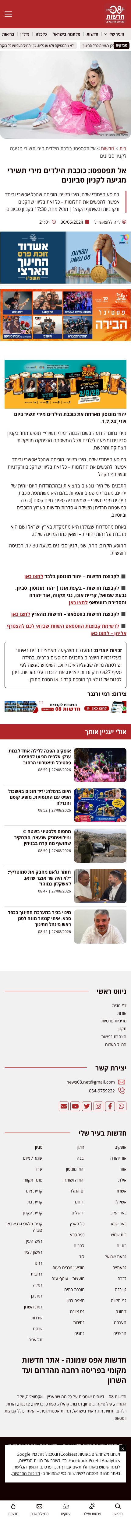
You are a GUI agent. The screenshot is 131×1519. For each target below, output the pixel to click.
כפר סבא (77, 1235)
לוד (81, 1256)
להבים (79, 1245)
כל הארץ (77, 1224)
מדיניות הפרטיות (26, 1473)
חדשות (92, 34)
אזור (123, 1169)
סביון (38, 1147)
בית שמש (118, 1235)
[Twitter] (87, 1106)
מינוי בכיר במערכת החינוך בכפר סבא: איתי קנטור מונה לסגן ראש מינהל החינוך (39, 918)
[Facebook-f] (110, 1106)
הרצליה (119, 1333)
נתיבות (78, 1322)
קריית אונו (34, 1191)
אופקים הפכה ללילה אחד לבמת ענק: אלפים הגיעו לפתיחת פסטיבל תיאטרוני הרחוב (40, 757)
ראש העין (34, 1241)
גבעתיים (119, 1267)
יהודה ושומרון (73, 1180)
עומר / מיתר (32, 1158)
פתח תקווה (32, 1180)
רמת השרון (33, 1307)
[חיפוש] (118, 1506)
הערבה (120, 1322)
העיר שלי (116, 34)
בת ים (121, 1245)
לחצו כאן (33, 576)
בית (122, 148)
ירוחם (79, 1202)
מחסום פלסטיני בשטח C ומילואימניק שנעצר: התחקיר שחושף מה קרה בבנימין (42, 837)
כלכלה (41, 34)
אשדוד (121, 1191)
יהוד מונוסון (75, 1169)
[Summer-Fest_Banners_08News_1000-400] (65, 339)
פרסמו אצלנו (92, 1513)
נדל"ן (25, 34)
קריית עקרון (32, 1213)
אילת (122, 1180)
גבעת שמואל (115, 1256)
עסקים (65, 1513)
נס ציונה (77, 1311)
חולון (80, 1147)
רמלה (37, 1285)
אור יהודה (118, 1158)
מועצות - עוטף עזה (67, 1278)
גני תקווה (118, 1300)
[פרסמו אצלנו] (92, 1506)
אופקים (120, 1147)
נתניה (79, 1333)
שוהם (37, 1329)
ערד (38, 1169)
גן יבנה (120, 1289)
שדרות (36, 1318)
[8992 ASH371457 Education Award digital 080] (65, 281)
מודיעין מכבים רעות (68, 1267)
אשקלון (120, 1202)
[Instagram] (98, 1106)
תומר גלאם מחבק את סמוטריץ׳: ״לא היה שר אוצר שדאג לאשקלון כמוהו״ (39, 878)
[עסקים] (66, 1506)
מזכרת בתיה (74, 1289)
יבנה (80, 1158)
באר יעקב (118, 1213)
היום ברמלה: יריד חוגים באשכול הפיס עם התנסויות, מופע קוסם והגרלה (39, 797)
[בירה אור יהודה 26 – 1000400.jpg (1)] (65, 406)
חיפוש (118, 1513)
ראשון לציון (33, 1252)
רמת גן (36, 1296)
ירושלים (78, 1213)
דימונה (120, 1311)
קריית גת (34, 1202)
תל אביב (35, 1340)
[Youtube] (75, 1106)
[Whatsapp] (121, 1106)
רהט (38, 1263)
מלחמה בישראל (66, 34)
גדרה (122, 1278)
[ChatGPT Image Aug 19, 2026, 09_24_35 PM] (65, 711)
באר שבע (118, 1224)
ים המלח (76, 1191)
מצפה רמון (75, 1300)
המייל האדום (39, 1513)
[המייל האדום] (39, 1506)
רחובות (36, 1274)
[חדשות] (13, 1506)
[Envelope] (64, 1106)
